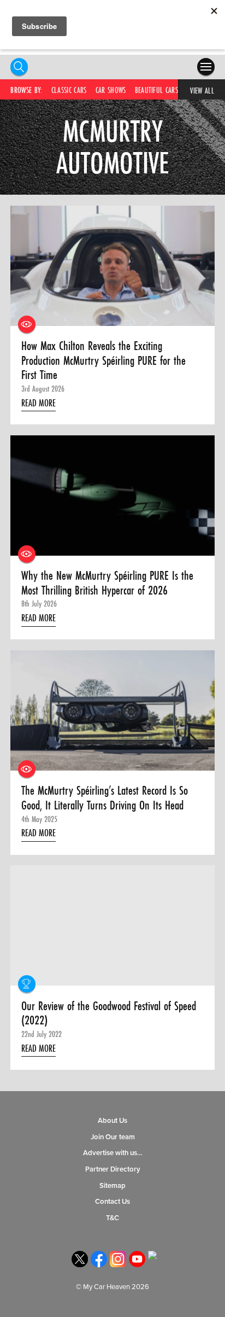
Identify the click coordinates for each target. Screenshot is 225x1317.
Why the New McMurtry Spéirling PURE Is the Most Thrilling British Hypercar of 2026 (107, 582)
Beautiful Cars (156, 90)
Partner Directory (112, 1169)
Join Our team (113, 1137)
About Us (112, 1120)
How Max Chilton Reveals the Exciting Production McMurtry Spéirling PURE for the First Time (103, 360)
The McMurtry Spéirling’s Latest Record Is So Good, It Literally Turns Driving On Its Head (104, 797)
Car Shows (111, 90)
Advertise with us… (113, 1153)
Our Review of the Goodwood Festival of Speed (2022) (108, 1013)
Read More (38, 403)
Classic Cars (69, 90)
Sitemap (112, 1185)
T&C (112, 1218)
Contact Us (112, 1201)
